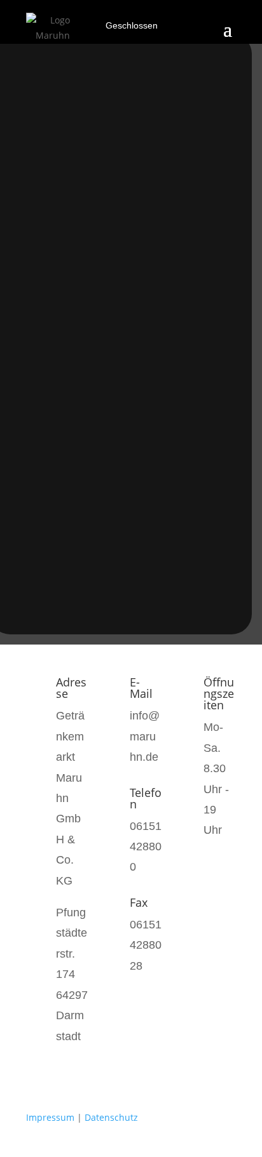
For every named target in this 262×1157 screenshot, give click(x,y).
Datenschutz (111, 1117)
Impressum (50, 1117)
